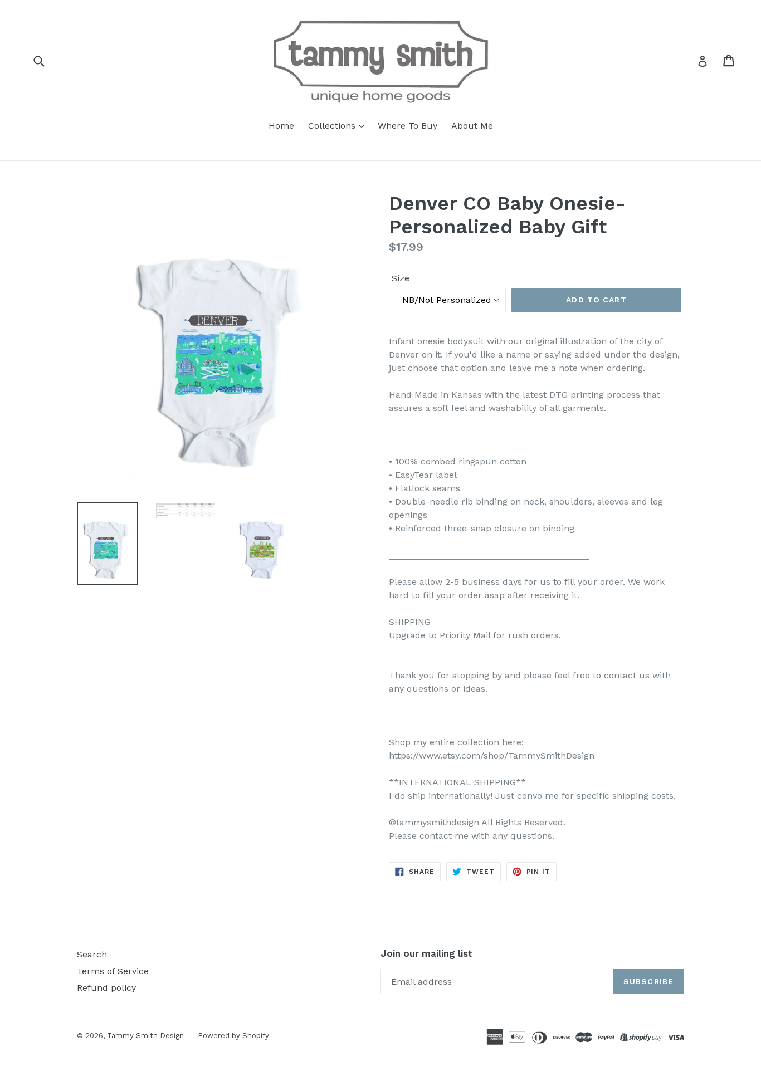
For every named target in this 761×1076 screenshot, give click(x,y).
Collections (333, 125)
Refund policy (106, 987)
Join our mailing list (426, 953)
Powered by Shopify (233, 1035)
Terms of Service (113, 971)
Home (281, 125)
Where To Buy (407, 125)
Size (400, 278)
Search (92, 954)
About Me (472, 125)
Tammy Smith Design (145, 1035)
